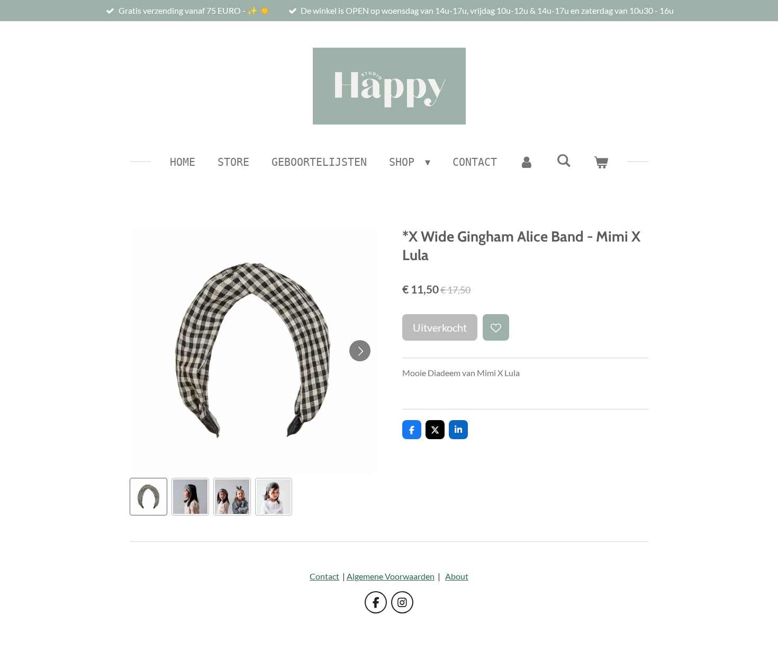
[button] (148, 496)
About (456, 576)
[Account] (526, 162)
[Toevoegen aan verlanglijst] (496, 327)
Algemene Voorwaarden (391, 576)
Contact (324, 576)
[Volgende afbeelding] (359, 350)
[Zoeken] (564, 160)
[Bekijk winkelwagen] (601, 162)
